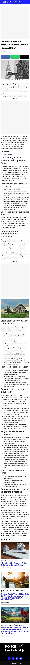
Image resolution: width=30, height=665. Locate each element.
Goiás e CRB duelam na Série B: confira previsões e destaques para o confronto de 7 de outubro (15, 630)
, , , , (13, 591)
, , (9, 561)
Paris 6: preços (7, 154)
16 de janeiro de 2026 (5, 602)
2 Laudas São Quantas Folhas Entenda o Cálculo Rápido (14, 564)
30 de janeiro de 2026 (5, 567)
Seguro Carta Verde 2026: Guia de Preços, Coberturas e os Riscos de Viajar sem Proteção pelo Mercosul (15, 597)
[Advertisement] (15, 22)
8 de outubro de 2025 (5, 636)
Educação (15, 2)
